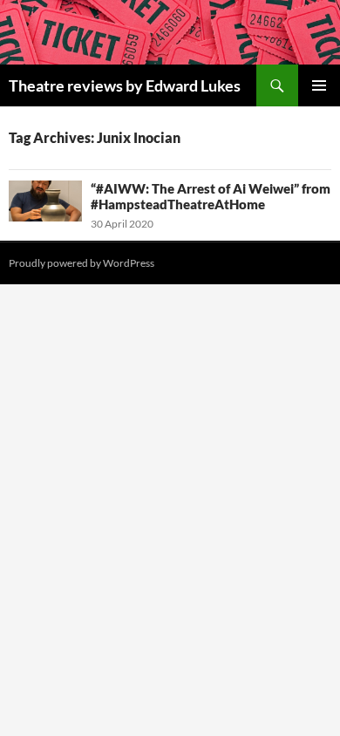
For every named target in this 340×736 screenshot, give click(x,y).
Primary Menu (319, 85)
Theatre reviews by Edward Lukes (125, 85)
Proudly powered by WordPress (81, 262)
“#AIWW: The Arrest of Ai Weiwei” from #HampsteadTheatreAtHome (210, 196)
